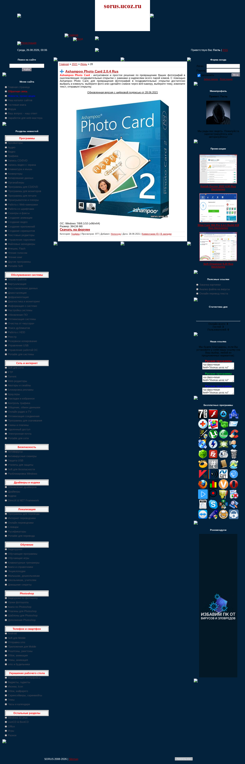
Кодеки (12, 495)
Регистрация (226, 79)
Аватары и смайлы (19, 385)
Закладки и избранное (21, 398)
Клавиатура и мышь (20, 169)
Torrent (12, 376)
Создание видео (18, 222)
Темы (11, 699)
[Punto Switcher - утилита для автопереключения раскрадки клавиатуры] (213, 498)
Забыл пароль (211, 79)
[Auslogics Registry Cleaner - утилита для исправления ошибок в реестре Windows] (223, 427)
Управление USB (18, 345)
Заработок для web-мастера (25, 117)
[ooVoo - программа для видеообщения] (223, 488)
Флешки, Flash (16, 248)
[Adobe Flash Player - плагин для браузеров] (213, 417)
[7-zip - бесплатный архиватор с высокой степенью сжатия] (203, 417)
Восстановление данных (23, 288)
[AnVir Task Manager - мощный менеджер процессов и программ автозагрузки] (203, 427)
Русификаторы (17, 531)
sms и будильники (19, 664)
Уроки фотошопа (18, 602)
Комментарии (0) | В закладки (157, 234)
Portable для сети (18, 438)
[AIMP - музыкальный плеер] (223, 417)
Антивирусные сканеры (22, 456)
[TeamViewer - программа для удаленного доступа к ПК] (203, 518)
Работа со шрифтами (21, 208)
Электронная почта (19, 433)
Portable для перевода (21, 535)
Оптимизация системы (22, 319)
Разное (12, 735)
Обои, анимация (18, 655)
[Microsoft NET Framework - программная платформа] (223, 477)
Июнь (83, 64)
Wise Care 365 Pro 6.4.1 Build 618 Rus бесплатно (218, 226)
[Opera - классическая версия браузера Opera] (234, 488)
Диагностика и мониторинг (24, 301)
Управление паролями (21, 239)
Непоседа (116, 234)
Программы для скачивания (25, 420)
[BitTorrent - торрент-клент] (223, 437)
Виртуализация (17, 283)
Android (12, 633)
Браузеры (14, 394)
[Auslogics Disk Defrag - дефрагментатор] (213, 427)
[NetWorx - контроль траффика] (213, 488)
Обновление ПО (18, 314)
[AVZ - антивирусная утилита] (203, 437)
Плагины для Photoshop (22, 611)
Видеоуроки (15, 549)
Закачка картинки (210, 284)
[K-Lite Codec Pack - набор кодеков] (234, 467)
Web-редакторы (17, 381)
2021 (75, 64)
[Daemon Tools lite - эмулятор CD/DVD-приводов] (213, 447)
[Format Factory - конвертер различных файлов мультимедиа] (223, 457)
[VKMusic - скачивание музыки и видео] (234, 518)
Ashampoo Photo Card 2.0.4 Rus (91, 71)
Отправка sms (16, 642)
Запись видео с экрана (22, 164)
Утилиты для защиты (20, 464)
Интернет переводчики (22, 518)
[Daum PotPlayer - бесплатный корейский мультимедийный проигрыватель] (203, 498)
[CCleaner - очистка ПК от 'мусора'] (234, 437)
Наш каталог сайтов (20, 100)
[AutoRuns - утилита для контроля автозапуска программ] (234, 427)
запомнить (207, 75)
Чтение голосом (17, 252)
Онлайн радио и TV (19, 411)
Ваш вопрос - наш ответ (22, 113)
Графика (13, 156)
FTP (10, 372)
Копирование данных (20, 178)
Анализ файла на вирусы (214, 289)
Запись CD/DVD (18, 160)
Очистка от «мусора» (21, 323)
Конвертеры (15, 173)
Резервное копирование (22, 341)
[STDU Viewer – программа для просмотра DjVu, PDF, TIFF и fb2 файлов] (234, 508)
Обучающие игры (18, 558)
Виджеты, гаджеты (19, 682)
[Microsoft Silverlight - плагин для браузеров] (234, 477)
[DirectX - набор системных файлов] (223, 447)
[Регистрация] (26, 42)
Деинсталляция (17, 292)
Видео (11, 151)
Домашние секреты (20, 584)
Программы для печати (22, 195)
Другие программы (19, 261)
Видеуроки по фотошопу (23, 598)
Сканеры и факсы (19, 213)
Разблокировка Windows (22, 473)
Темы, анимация (18, 660)
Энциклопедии (16, 571)
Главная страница (19, 87)
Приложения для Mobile (22, 646)
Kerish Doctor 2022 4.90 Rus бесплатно (218, 188)
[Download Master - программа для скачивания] (234, 447)
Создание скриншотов (21, 230)
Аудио (11, 147)
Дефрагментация (18, 297)
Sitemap (73, 759)
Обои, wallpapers (18, 691)
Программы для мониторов (24, 191)
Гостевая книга (17, 104)
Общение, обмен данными (24, 407)
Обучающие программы (22, 553)
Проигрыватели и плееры (23, 200)
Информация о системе (22, 305)
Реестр (12, 336)
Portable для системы (21, 354)
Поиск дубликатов (19, 328)
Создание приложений (21, 226)
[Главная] (71, 34)
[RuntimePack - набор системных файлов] (203, 508)
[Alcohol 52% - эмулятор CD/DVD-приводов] (234, 417)
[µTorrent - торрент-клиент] (213, 437)
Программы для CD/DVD (23, 186)
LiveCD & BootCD (18, 721)
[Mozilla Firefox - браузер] (203, 488)
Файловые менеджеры (21, 244)
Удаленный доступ (19, 429)
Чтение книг (15, 257)
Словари (13, 527)
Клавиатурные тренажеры (23, 562)
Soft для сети (16, 367)
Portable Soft (15, 266)
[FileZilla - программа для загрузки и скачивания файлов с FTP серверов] (213, 457)
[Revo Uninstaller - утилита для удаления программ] (234, 498)
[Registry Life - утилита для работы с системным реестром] (223, 498)
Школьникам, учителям (22, 580)
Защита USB (15, 460)
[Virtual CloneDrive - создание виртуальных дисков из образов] (223, 518)
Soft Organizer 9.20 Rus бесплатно (218, 265)
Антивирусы (15, 451)
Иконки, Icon (15, 686)
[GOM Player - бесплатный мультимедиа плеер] (203, 467)
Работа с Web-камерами (23, 204)
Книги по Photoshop (19, 606)
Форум (12, 109)
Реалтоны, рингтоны (20, 651)
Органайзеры (16, 182)
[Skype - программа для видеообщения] (213, 508)
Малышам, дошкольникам (24, 575)
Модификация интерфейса (24, 677)
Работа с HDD (16, 332)
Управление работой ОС (23, 350)
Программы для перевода (23, 513)
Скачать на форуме (75, 229)
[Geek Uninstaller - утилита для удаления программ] (234, 457)
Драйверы (14, 491)
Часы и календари (19, 704)
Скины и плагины (18, 425)
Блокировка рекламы (20, 389)
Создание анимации (20, 217)
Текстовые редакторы (21, 235)
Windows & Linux (18, 717)
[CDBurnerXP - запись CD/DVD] (203, 447)
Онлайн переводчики (20, 522)
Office (11, 726)
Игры (11, 730)
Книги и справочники (20, 566)
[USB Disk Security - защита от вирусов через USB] (213, 518)
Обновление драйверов (22, 487)
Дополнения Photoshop (22, 620)
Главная (64, 64)
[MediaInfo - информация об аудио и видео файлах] (213, 477)
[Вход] (78, 38)
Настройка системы (20, 310)
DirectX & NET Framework (23, 500)
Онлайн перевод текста (213, 293)
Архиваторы (15, 142)
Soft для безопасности (21, 469)
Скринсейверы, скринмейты (25, 695)
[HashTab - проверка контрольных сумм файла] (213, 467)
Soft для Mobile (17, 638)
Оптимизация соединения (23, 416)
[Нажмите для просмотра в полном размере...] (122, 218)
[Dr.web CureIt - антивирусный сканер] (203, 457)
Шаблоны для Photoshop (23, 615)
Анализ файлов (17, 279)
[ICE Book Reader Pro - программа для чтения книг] (223, 467)
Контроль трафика (19, 403)
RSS (225, 50)
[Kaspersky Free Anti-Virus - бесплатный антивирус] (203, 477)
